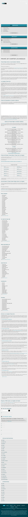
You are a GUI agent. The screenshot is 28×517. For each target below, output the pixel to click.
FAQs (15, 505)
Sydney (3, 497)
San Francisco (4, 472)
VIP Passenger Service (5, 370)
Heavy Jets (5, 173)
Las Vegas (3, 455)
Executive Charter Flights (5, 328)
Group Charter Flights (7, 42)
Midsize (4, 259)
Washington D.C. (4, 477)
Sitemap (23, 508)
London (3, 492)
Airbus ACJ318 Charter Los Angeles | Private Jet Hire (13, 418)
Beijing (3, 485)
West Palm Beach (5, 479)
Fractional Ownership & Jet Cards (7, 340)
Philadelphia (4, 467)
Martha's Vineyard (5, 460)
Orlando (3, 465)
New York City (4, 464)
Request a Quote (3, 402)
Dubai (3, 490)
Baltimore (3, 443)
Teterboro (3, 474)
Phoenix (3, 469)
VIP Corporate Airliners (5, 310)
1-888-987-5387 (11, 402)
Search (9, 410)
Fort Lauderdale (4, 452)
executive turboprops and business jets (17, 330)
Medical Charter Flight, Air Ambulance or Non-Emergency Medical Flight (18, 353)
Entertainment (5, 31)
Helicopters (18, 175)
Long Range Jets (19, 173)
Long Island (4, 457)
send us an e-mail (12, 95)
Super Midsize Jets (8, 259)
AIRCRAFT (23, 505)
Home (4, 505)
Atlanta (3, 440)
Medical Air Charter (6, 41)
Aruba (3, 483)
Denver (3, 450)
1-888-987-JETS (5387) (6, 95)
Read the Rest (9, 421)
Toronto (3, 500)
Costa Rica (4, 488)
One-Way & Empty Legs (5, 361)
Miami (3, 462)
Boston (3, 445)
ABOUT (7, 505)
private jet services (4, 123)
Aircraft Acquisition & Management (7, 319)
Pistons (4, 215)
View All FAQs (14, 55)
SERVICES (18, 505)
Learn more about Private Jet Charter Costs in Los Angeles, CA (11, 161)
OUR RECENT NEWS (7, 416)
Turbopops (7, 215)
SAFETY (11, 505)
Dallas (3, 448)
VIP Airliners (5, 175)
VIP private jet (10, 371)
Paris (3, 495)
